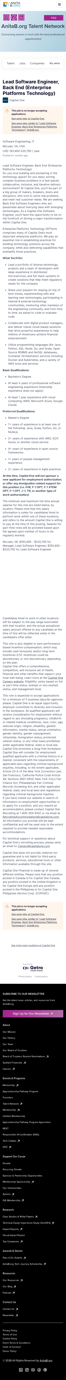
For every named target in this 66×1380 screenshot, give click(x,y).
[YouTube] (33, 1370)
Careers (7, 1069)
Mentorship (9, 1085)
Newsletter (8, 1315)
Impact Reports (11, 1229)
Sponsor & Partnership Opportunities (22, 1175)
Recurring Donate (12, 1169)
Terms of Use (10, 1334)
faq (53, 18)
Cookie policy (41, 976)
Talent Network (11, 1103)
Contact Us (9, 1309)
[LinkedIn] (21, 17)
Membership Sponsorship (16, 1181)
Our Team (8, 1044)
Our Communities (12, 1188)
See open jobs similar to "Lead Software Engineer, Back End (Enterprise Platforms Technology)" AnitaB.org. (34, 126)
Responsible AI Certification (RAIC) (21, 1134)
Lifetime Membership (14, 1116)
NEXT (6, 1128)
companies (37, 63)
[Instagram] (6, 17)
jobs (22, 63)
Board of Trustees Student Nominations (24, 1056)
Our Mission (9, 1032)
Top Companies (11, 1241)
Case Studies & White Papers (18, 1216)
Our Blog (7, 1286)
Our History (9, 1038)
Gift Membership (11, 1200)
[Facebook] (14, 17)
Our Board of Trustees (15, 1050)
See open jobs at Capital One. (28, 118)
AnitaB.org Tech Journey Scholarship (22, 1264)
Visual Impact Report (14, 1235)
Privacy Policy (10, 1330)
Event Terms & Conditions (16, 1342)
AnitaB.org (46, 1360)
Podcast (7, 1292)
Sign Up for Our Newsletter (31, 1013)
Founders (8, 1097)
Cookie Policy (10, 1338)
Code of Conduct (12, 1347)
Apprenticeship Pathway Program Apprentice (27, 1122)
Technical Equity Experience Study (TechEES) (26, 1223)
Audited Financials (12, 1062)
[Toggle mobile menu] (59, 4)
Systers (7, 1194)
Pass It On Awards (12, 1257)
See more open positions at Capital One (33, 945)
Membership (9, 1110)
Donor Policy (9, 1351)
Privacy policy (25, 976)
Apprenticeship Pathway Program (20, 1091)
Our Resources (11, 1280)
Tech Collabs (9, 1140)
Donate (6, 1163)
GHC (5, 1147)
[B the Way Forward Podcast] (45, 1370)
